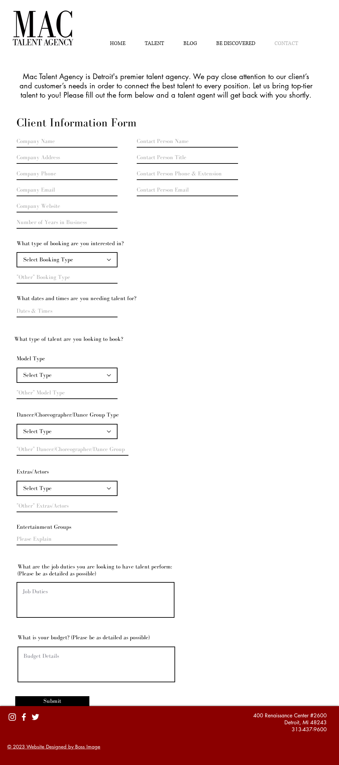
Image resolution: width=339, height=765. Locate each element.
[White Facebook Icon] (24, 717)
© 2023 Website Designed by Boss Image (53, 746)
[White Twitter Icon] (35, 717)
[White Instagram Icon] (12, 717)
